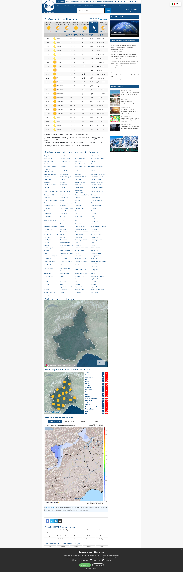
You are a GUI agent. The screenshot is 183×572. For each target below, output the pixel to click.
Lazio (75, 539)
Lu (76, 220)
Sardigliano (95, 270)
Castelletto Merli (65, 191)
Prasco (62, 256)
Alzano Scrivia (48, 161)
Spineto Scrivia (49, 279)
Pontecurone (79, 250)
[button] (91, 569)
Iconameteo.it (50, 507)
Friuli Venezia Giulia (63, 536)
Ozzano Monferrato (66, 245)
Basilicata (102, 530)
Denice (77, 203)
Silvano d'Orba (49, 276)
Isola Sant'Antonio (50, 220)
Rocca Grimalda (49, 261)
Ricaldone (63, 258)
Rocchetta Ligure (81, 261)
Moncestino (63, 229)
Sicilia (102, 536)
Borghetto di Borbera (82, 166)
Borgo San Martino (97, 166)
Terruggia (63, 281)
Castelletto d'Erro (97, 191)
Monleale (94, 229)
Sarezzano (47, 273)
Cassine (46, 187)
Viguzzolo (94, 287)
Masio (61, 224)
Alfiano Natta (95, 156)
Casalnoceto (64, 185)
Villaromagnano (49, 292)
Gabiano (78, 211)
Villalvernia (63, 289)
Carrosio (47, 182)
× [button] (181, 550)
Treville (62, 284)
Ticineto (93, 281)
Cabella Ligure (64, 174)
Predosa (78, 256)
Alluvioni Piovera (80, 158)
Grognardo (63, 216)
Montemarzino (80, 234)
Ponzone (78, 253)
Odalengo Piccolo (97, 240)
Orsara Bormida (65, 242)
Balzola (93, 161)
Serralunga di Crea (66, 273)
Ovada (93, 242)
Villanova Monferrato (98, 289)
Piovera (46, 250)
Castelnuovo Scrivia (82, 195)
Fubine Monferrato (66, 211)
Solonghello (79, 276)
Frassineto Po (79, 208)
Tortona (46, 284)
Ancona (50, 546)
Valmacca (47, 287)
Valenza (93, 284)
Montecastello (96, 232)
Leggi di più (114, 557)
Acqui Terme (48, 156)
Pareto (93, 245)
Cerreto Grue (95, 198)
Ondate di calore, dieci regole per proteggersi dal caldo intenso (129, 111)
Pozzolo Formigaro (50, 256)
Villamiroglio (79, 289)
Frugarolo (47, 211)
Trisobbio (78, 284)
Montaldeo (63, 232)
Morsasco (78, 237)
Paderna (78, 245)
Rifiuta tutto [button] (98, 565)
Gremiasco (47, 216)
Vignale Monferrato (66, 287)
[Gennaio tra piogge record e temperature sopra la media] (115, 127)
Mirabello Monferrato (51, 226)
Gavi (76, 213)
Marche (76, 533)
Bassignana (63, 164)
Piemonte (50, 533)
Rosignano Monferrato (98, 261)
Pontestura (94, 250)
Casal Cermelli (80, 182)
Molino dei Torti (80, 226)
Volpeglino (94, 292)
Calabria (102, 533)
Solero (62, 276)
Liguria (50, 536)
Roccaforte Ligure (66, 261)
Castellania (79, 187)
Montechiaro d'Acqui (51, 234)
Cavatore (47, 198)
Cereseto (78, 198)
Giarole (93, 213)
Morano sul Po (96, 234)
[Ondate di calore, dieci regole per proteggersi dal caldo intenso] (115, 110)
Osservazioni (89, 5)
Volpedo (78, 292)
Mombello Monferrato (98, 226)
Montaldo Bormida (81, 232)
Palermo (88, 546)
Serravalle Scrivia (81, 273)
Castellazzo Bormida (51, 191)
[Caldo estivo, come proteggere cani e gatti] (115, 101)
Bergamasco (95, 164)
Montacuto (47, 232)
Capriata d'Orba (80, 177)
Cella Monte (64, 198)
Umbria (76, 536)
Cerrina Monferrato (50, 200)
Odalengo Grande (81, 240)
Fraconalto (79, 206)
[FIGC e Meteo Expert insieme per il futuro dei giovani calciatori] (115, 118)
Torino (102, 546)
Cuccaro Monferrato (66, 203)
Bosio (77, 170)
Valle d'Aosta (50, 530)
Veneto (63, 533)
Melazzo (78, 224)
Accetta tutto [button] (85, 565)
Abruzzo (88, 530)
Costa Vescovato (96, 200)
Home (58, 5)
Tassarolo (47, 281)
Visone (62, 292)
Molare (62, 226)
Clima (112, 5)
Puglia (89, 536)
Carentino (47, 179)
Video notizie (102, 5)
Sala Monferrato (49, 265)
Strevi (77, 279)
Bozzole (93, 170)
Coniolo (62, 200)
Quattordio (47, 258)
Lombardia (50, 539)
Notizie (66, 5)
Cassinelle (63, 187)
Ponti (45, 253)
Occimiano (63, 240)
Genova (76, 546)
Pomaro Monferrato (66, 250)
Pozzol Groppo (96, 253)
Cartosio (62, 182)
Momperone (48, 229)
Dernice (93, 203)
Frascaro (47, 208)
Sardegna (102, 539)
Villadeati (47, 289)
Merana (93, 224)
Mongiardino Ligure (81, 229)
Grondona (78, 216)
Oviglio (46, 245)
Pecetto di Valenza (81, 248)
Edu (119, 5)
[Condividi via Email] (60, 521)
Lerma (62, 220)
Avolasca (78, 161)
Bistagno (63, 166)
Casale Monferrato (97, 182)
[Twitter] (52, 521)
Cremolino (47, 203)
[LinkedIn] (56, 521)
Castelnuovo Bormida (67, 195)
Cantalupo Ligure (65, 177)
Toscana (76, 530)
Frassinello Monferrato (67, 208)
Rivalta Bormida (80, 258)
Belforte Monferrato (82, 164)
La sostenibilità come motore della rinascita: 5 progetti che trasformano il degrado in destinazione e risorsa (124, 47)
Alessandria (79, 156)
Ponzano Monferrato (67, 253)
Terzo (77, 281)
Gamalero (94, 211)
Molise (89, 533)
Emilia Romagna (63, 539)
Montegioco (64, 234)
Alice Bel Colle (49, 158)
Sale (61, 265)
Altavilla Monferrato (97, 158)
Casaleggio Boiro (50, 185)
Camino (46, 177)
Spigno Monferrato (97, 276)
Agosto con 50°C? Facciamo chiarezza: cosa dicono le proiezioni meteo (130, 94)
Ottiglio (77, 242)
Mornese (62, 237)
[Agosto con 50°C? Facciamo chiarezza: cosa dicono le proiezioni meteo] (115, 93)
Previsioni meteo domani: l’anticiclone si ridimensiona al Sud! (73, 1)
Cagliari (63, 546)
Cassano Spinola (96, 185)
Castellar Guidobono (98, 187)
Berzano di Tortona (50, 166)
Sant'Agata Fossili (81, 270)
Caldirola (78, 174)
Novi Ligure (48, 240)
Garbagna (47, 213)
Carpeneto (79, 179)
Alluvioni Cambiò (65, 158)
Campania (89, 539)
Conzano (78, 200)
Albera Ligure (64, 156)
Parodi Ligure (48, 248)
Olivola (46, 242)
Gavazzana (63, 213)
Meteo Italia (77, 5)
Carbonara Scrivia (97, 177)
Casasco (78, 185)
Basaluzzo (47, 164)
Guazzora (94, 216)
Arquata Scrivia (65, 161)
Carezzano (63, 179)
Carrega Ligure (96, 179)
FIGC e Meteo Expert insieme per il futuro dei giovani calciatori (130, 120)
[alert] (91, 560)
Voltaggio (47, 295)
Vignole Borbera (80, 287)
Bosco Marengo (65, 170)
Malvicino (47, 224)
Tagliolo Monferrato (97, 279)
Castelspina (95, 195)
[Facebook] (47, 521)
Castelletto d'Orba (50, 195)
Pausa (101, 362)
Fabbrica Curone (49, 206)
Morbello (47, 237)
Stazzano (63, 279)
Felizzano (63, 206)
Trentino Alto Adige (63, 530)
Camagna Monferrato (98, 174)
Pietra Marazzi (95, 248)
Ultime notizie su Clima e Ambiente (123, 41)
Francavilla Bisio (96, 206)
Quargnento (95, 256)
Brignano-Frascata (50, 174)
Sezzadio (94, 273)
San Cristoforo (80, 265)
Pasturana (63, 248)
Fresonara (94, 208)
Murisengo (94, 237)
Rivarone (94, 258)
